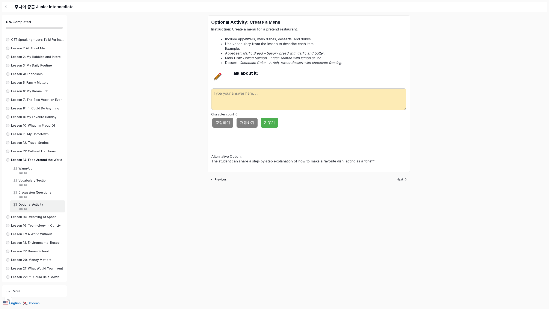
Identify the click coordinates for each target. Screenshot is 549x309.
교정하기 (223, 122)
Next (400, 179)
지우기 (269, 122)
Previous (220, 179)
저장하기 (247, 122)
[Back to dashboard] (7, 7)
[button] (34, 40)
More (16, 291)
